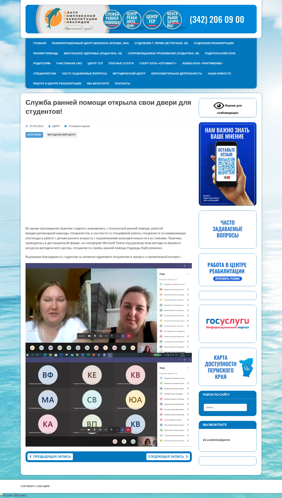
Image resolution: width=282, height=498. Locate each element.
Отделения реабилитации (214, 43)
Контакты (122, 83)
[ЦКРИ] (141, 19)
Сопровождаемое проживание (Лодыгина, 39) (163, 53)
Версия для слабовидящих (229, 109)
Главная (39, 43)
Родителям (41, 63)
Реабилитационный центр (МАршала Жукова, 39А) (90, 43)
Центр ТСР (95, 63)
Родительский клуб (220, 53)
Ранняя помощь (45, 53)
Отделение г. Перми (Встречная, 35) (161, 43)
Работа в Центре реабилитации (57, 83)
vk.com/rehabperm (214, 440)
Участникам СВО (69, 63)
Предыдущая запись (52, 456)
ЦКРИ (55, 126)
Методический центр (129, 73)
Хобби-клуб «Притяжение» (202, 63)
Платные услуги (121, 63)
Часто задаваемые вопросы (84, 73)
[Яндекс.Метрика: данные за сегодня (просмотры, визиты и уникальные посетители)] (13, 495)
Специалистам (44, 73)
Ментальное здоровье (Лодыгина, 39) (93, 53)
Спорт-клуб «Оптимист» (157, 63)
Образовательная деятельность (176, 73)
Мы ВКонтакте (98, 83)
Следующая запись (166, 456)
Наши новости (219, 73)
